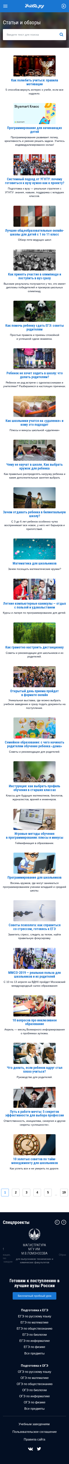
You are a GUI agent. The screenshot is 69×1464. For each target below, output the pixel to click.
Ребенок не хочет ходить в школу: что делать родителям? (35, 375)
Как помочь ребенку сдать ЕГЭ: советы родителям (34, 327)
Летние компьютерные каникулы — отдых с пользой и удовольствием (34, 605)
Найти (63, 34)
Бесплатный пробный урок (34, 1295)
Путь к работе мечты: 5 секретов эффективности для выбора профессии (34, 1113)
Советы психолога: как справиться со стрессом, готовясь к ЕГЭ (35, 927)
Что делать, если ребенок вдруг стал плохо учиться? (34, 1069)
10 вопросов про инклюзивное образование (34, 1022)
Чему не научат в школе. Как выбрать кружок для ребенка (34, 466)
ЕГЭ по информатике (34, 1340)
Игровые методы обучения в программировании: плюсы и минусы (34, 835)
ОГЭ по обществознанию (35, 1384)
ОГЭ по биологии (34, 1390)
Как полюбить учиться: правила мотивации (34, 82)
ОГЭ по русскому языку (34, 1371)
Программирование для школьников (34, 877)
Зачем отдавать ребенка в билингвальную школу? (34, 514)
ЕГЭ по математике (34, 1322)
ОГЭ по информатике (34, 1396)
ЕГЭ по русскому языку (34, 1316)
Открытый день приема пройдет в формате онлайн (34, 693)
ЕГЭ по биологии (34, 1334)
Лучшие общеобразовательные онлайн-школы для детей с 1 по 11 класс (34, 232)
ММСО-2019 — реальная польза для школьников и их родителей (34, 974)
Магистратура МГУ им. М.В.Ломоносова (34, 1249)
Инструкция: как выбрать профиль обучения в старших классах (34, 788)
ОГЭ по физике (34, 1402)
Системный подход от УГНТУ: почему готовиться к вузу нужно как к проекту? (34, 181)
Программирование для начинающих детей (34, 130)
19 (64, 1192)
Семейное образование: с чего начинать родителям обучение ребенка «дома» (34, 744)
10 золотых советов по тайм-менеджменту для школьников (34, 1161)
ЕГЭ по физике (34, 1347)
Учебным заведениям (34, 1424)
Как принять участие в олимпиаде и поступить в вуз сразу (34, 276)
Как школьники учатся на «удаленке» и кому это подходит (34, 423)
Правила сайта (34, 1439)
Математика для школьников (35, 563)
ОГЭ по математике (35, 1378)
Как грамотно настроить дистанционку (34, 647)
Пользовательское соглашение (34, 1431)
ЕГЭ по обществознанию (34, 1328)
